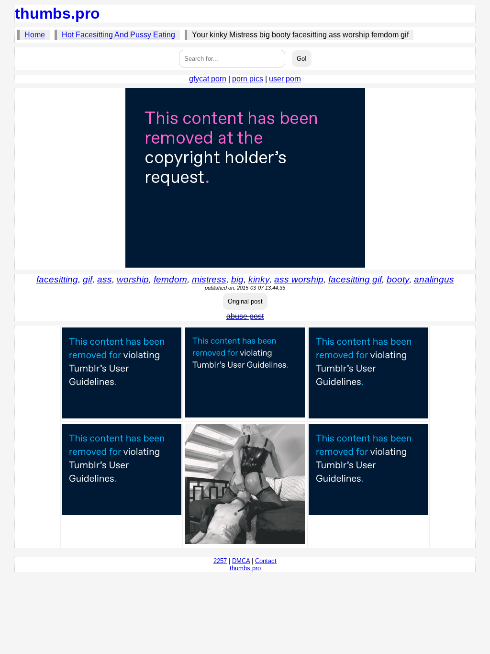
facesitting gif (355, 279)
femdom (170, 279)
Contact (266, 560)
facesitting (57, 279)
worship (133, 279)
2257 (220, 560)
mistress (209, 279)
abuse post (245, 316)
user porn (285, 79)
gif (87, 279)
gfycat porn (207, 79)
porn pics (247, 79)
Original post (245, 301)
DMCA (241, 560)
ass (104, 279)
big (237, 279)
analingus (434, 279)
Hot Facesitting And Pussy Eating (118, 35)
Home (34, 35)
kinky (258, 279)
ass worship (298, 279)
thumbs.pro (57, 13)
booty (398, 279)
